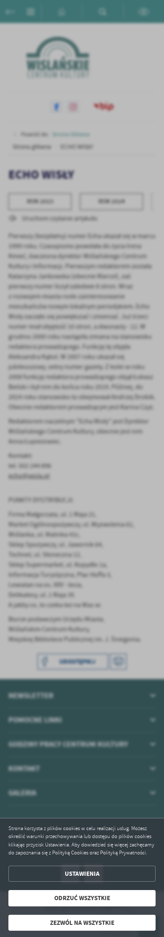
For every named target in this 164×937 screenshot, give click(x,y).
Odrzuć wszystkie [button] (82, 898)
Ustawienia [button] (82, 874)
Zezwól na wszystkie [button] (82, 923)
